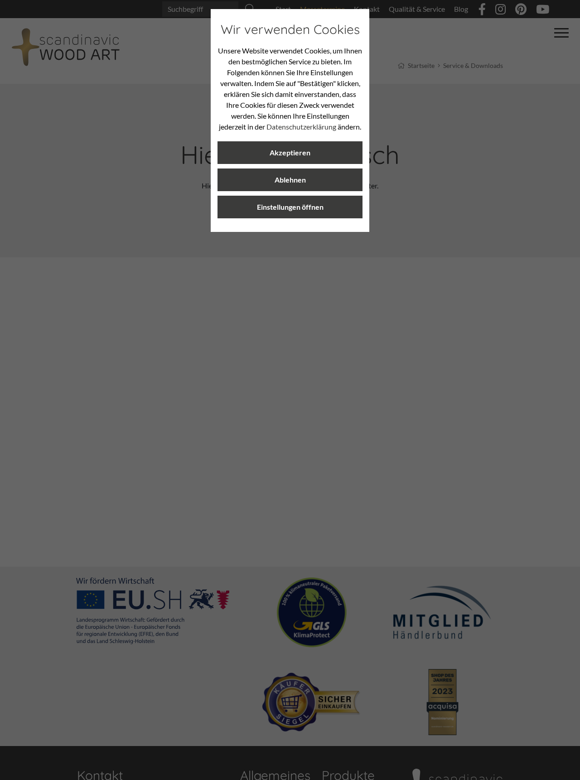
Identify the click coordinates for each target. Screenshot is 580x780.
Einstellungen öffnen (290, 206)
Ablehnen (290, 179)
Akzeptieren (290, 152)
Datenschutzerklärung (301, 126)
